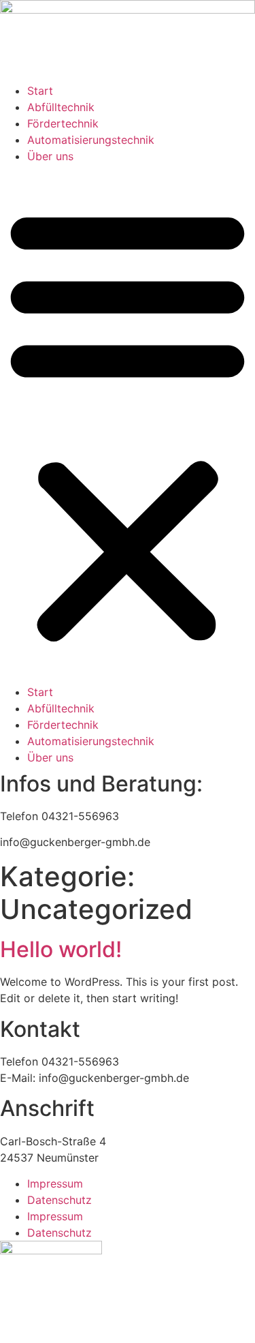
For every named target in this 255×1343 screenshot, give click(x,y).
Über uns (50, 156)
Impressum (55, 1183)
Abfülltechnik (61, 107)
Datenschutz (59, 1200)
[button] (127, 424)
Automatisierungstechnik (90, 140)
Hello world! (61, 949)
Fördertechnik (63, 123)
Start (40, 90)
